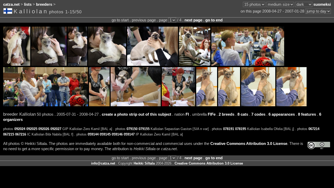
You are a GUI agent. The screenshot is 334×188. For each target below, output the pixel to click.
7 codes (258, 114)
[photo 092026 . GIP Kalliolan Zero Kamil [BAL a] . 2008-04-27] (77, 64)
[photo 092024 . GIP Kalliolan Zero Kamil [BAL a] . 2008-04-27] (16, 64)
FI (187, 114)
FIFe (212, 114)
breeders (44, 4)
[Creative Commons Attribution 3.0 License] (319, 145)
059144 (93, 134)
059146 (117, 134)
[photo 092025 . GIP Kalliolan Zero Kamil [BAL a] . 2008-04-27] (49, 64)
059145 (105, 134)
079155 (144, 129)
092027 (55, 129)
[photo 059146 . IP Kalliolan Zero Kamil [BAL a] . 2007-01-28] (258, 105)
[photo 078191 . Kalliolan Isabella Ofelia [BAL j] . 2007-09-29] (247, 64)
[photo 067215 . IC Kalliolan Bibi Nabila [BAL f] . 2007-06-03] (136, 105)
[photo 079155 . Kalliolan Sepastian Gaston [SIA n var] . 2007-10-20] (194, 64)
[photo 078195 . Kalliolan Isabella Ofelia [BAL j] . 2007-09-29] (45, 105)
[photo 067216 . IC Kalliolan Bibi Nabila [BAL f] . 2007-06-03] (178, 105)
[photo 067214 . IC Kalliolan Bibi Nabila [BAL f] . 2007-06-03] (99, 105)
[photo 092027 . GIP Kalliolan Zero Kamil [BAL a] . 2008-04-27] (107, 64)
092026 (43, 129)
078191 (228, 129)
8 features (307, 114)
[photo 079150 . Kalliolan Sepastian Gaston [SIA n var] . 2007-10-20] (152, 64)
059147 (129, 134)
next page (193, 20)
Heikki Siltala (144, 163)
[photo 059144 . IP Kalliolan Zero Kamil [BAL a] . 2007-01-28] (206, 105)
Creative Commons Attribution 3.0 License (248, 144)
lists (28, 4)
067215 (8, 134)
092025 (31, 129)
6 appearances (282, 114)
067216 (20, 134)
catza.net (11, 4)
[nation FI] (8, 12)
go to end (214, 20)
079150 (132, 129)
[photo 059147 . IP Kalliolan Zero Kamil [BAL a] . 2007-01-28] (291, 105)
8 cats (242, 114)
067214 (313, 129)
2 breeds (226, 114)
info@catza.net (103, 163)
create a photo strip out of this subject (136, 114)
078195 (240, 129)
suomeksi (322, 4)
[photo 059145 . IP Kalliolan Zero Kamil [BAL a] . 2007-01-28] (229, 105)
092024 (19, 129)
